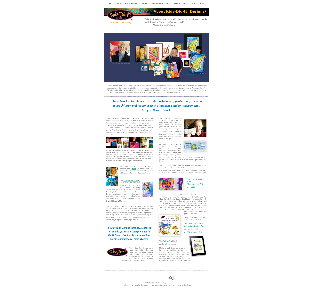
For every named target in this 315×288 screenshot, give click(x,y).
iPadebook (166, 241)
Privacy (188, 285)
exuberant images (131, 181)
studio (134, 169)
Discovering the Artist (195, 184)
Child (193, 187)
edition (173, 241)
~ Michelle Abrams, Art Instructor (163, 25)
